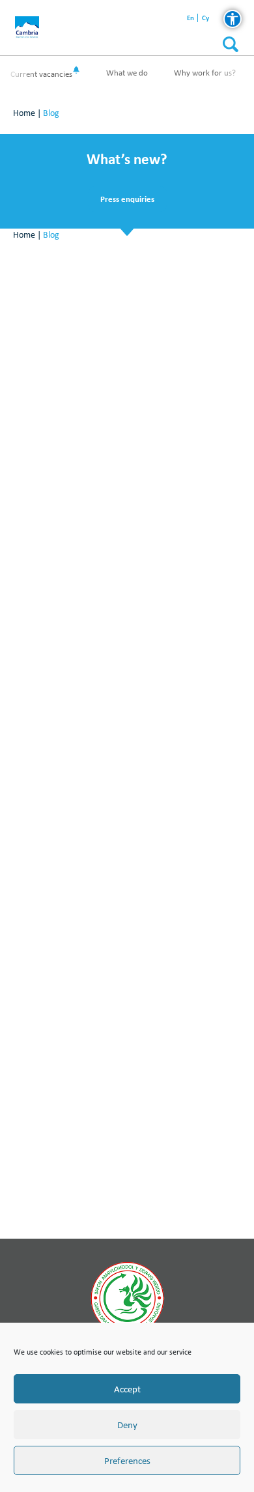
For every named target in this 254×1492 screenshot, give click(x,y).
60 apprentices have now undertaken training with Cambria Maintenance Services (127, 412)
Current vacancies (41, 74)
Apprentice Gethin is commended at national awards (127, 1023)
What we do (127, 72)
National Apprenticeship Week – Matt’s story (127, 718)
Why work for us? (205, 72)
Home (24, 113)
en (190, 18)
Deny (127, 1425)
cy (205, 18)
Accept (127, 1389)
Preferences (127, 1461)
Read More (127, 461)
